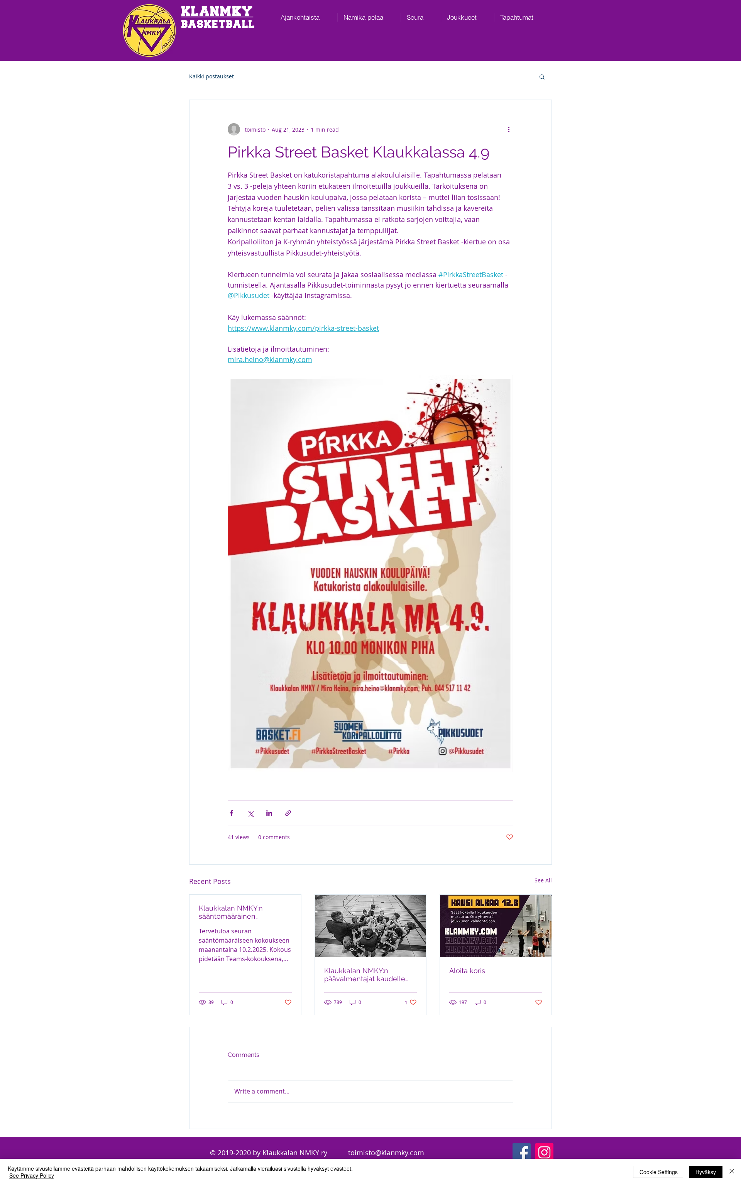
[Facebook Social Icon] (522, 1152)
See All (543, 880)
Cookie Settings (658, 1172)
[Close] (731, 1172)
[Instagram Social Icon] (544, 1152)
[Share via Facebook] (231, 813)
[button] (542, 76)
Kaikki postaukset (211, 76)
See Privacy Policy (31, 1175)
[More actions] (508, 129)
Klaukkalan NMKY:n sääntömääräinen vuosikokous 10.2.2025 (234, 912)
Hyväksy (705, 1172)
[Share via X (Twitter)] (250, 813)
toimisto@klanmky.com (386, 1152)
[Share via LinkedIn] (269, 813)
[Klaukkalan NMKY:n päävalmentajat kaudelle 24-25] (370, 926)
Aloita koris (467, 971)
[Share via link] (288, 813)
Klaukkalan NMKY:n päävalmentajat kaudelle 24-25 (364, 975)
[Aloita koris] (496, 926)
